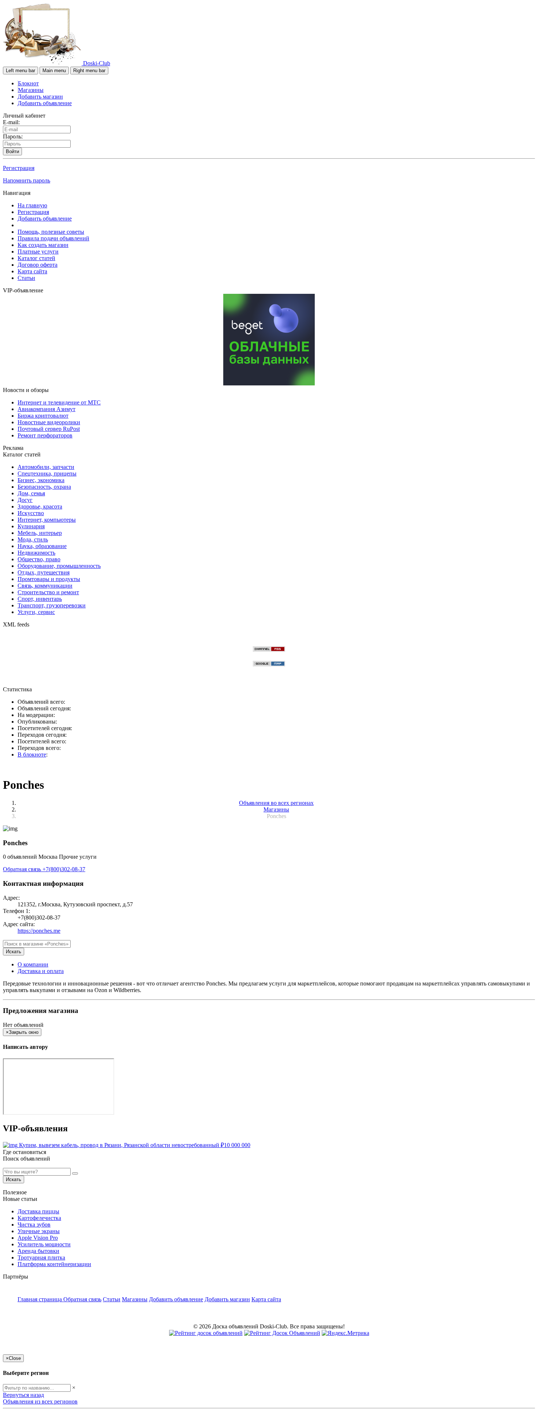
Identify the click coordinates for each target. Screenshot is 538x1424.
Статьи (26, 278)
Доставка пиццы (38, 1211)
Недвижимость (36, 553)
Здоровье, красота (40, 506)
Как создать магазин (43, 245)
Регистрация (18, 168)
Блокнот (28, 83)
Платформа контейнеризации (54, 1264)
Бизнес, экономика (41, 480)
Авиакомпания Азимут (46, 409)
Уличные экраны (39, 1231)
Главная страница (40, 1299)
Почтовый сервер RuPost (49, 429)
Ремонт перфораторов (45, 435)
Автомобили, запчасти (46, 467)
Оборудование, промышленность (59, 566)
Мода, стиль (33, 539)
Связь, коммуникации (45, 585)
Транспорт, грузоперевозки (52, 605)
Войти (12, 151)
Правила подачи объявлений (53, 238)
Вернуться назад (23, 1395)
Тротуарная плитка (41, 1257)
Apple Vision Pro (38, 1238)
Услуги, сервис (36, 612)
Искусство (31, 513)
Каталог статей (36, 258)
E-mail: (11, 122)
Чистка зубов (34, 1224)
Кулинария (31, 526)
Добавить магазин (40, 96)
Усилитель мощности (44, 1244)
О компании (33, 964)
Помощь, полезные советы (51, 232)
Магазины (31, 90)
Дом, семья (31, 493)
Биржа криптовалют (43, 416)
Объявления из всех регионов (40, 1401)
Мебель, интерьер (40, 533)
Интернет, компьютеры (47, 520)
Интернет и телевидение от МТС (59, 402)
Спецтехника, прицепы (47, 473)
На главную (32, 205)
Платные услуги (38, 251)
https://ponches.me (39, 931)
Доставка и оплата (41, 971)
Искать (13, 951)
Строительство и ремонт (48, 592)
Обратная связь (22, 869)
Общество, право (39, 559)
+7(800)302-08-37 (63, 869)
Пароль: (13, 136)
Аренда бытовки (38, 1251)
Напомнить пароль (26, 180)
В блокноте (32, 754)
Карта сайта (32, 271)
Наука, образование (42, 546)
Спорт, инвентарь (40, 599)
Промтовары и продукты (49, 579)
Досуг (25, 500)
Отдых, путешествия (44, 572)
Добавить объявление (45, 103)
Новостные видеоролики (49, 422)
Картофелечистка (39, 1218)
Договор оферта (37, 265)
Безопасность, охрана (44, 487)
